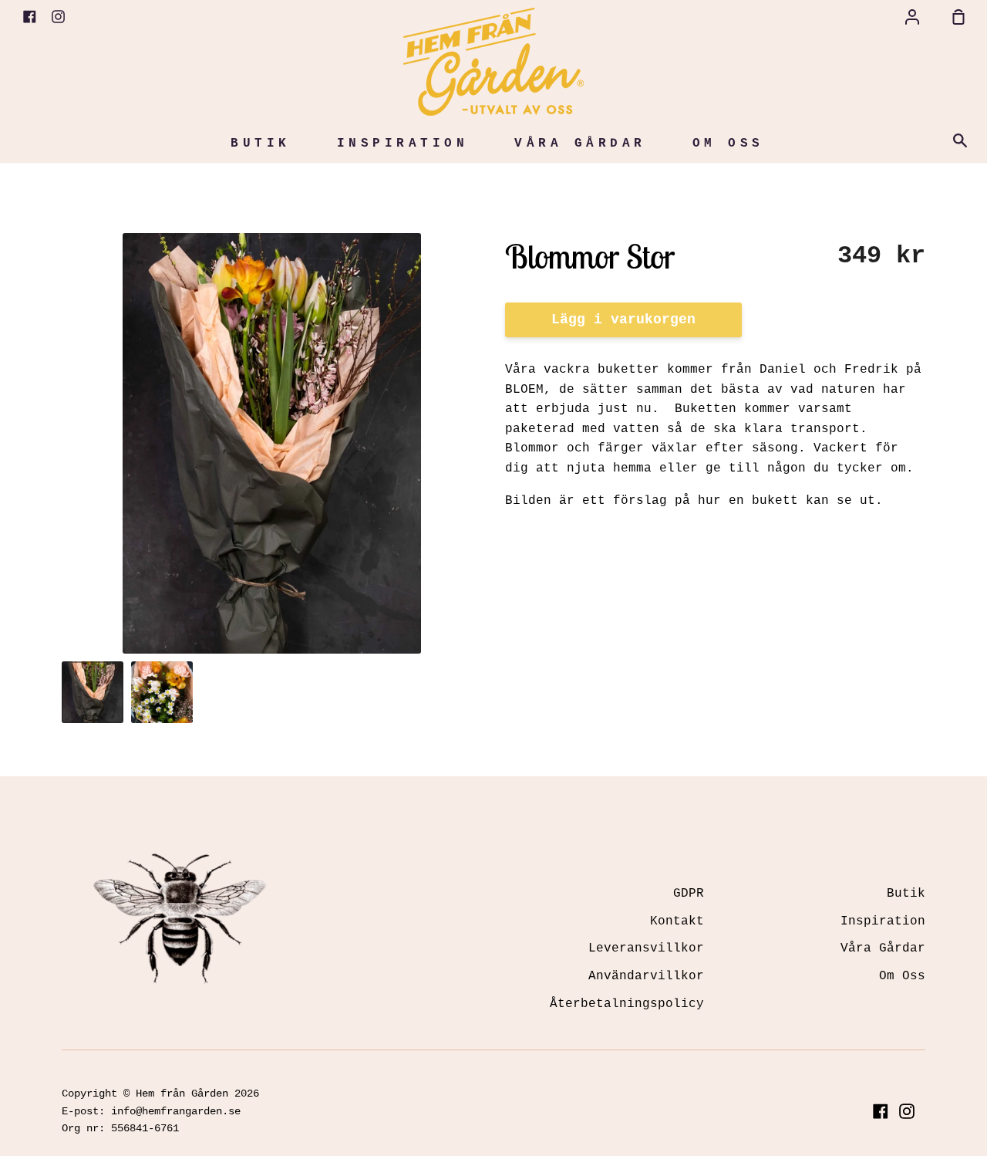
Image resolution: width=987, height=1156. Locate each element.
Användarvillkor (646, 976)
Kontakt (677, 921)
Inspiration (403, 143)
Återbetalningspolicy (627, 1004)
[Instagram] (907, 1111)
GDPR (688, 894)
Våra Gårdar (580, 143)
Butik (261, 143)
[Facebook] (880, 1111)
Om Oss (728, 143)
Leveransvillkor (646, 948)
